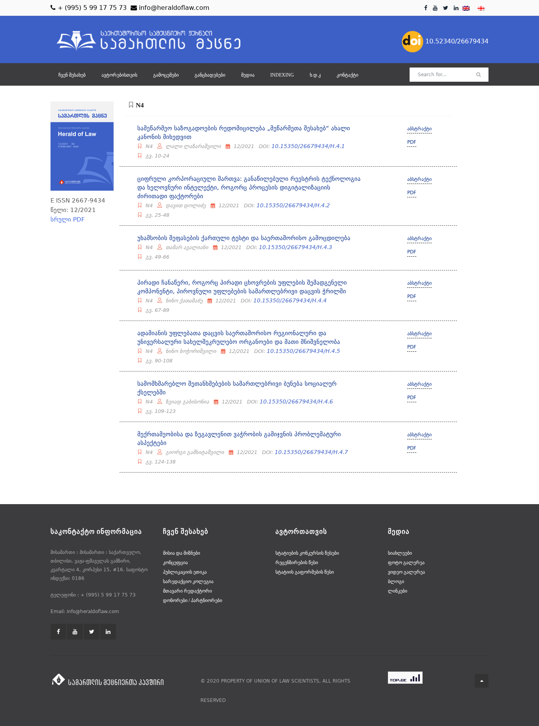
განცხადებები (210, 75)
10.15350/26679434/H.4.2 (293, 205)
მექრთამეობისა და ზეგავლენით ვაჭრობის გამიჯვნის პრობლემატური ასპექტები (239, 438)
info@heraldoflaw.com (173, 7)
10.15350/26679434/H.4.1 (308, 146)
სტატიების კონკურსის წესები (307, 553)
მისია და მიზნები (181, 553)
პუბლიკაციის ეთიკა (185, 572)
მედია (248, 75)
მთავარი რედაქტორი (187, 591)
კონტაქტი (347, 75)
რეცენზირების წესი (296, 562)
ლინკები (397, 591)
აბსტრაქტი (419, 128)
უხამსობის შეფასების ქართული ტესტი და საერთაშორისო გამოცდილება (243, 238)
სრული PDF (68, 219)
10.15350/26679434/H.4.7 (311, 452)
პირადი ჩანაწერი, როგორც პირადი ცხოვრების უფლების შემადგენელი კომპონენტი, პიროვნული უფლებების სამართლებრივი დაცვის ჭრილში (242, 287)
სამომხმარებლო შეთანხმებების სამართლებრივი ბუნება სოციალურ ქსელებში (237, 388)
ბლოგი (396, 581)
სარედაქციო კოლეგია (188, 581)
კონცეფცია (175, 562)
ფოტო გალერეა (406, 562)
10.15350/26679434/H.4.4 (290, 300)
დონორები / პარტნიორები (192, 600)
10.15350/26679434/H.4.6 (296, 401)
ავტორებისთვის (119, 75)
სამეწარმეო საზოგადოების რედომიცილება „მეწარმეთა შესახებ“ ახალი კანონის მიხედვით (243, 133)
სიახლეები (400, 553)
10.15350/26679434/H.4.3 (295, 247)
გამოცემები (166, 75)
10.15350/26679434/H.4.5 (303, 351)
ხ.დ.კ (315, 75)
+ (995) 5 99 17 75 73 (91, 7)
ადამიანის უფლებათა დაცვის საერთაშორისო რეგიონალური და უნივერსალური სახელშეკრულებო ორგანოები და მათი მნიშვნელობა (238, 337)
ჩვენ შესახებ (72, 75)
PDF (411, 142)
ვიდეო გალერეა (406, 572)
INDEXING (282, 75)
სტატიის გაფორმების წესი (304, 572)
